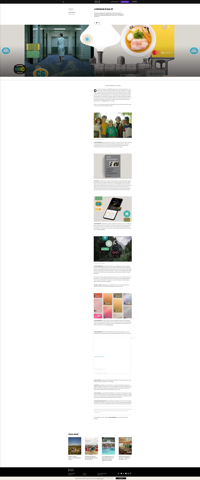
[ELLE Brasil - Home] (97, 2)
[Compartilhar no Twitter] (96, 22)
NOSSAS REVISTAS (114, 1)
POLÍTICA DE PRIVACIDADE (102, 473)
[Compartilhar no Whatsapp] (99, 22)
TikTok (131, 473)
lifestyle (71, 9)
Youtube (126, 473)
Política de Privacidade (100, 478)
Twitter (121, 473)
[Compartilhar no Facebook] (94, 22)
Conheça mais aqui (101, 229)
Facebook (124, 473)
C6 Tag (104, 284)
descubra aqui (104, 100)
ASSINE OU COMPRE (125, 1)
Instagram (119, 473)
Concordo (121, 478)
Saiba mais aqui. (110, 324)
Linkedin (128, 473)
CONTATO (84, 473)
